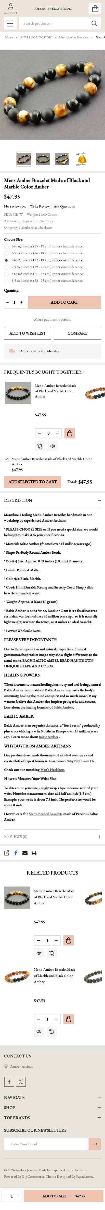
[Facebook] (15, 852)
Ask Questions (64, 206)
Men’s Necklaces (52, 769)
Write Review (40, 206)
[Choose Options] (69, 433)
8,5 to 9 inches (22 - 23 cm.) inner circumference (47, 280)
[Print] (34, 852)
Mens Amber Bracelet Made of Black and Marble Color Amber (52, 461)
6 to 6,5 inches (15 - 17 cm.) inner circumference (47, 246)
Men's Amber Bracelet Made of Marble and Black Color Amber (54, 975)
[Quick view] (53, 446)
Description (18, 500)
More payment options (52, 319)
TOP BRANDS (17, 1117)
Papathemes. (85, 1176)
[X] (21, 1082)
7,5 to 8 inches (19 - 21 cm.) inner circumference (47, 266)
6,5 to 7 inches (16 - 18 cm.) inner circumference (47, 253)
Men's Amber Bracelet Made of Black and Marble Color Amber (55, 391)
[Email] (25, 852)
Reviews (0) (15, 836)
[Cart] (95, 8)
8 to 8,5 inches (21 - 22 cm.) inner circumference (47, 273)
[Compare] (40, 446)
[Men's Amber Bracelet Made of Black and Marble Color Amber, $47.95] (17, 898)
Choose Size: (13, 239)
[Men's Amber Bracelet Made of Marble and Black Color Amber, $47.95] (17, 976)
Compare (77, 333)
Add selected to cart (32, 481)
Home (9, 37)
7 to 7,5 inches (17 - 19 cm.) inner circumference (47, 260)
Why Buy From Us (80, 761)
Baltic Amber (63, 707)
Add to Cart (64, 302)
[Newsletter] (95, 1144)
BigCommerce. (33, 1176)
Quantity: (11, 290)
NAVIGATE (14, 1097)
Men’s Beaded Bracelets (45, 813)
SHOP (9, 1107)
